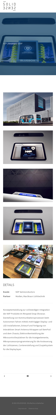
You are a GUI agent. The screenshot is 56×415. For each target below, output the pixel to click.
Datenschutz (33, 408)
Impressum (22, 408)
